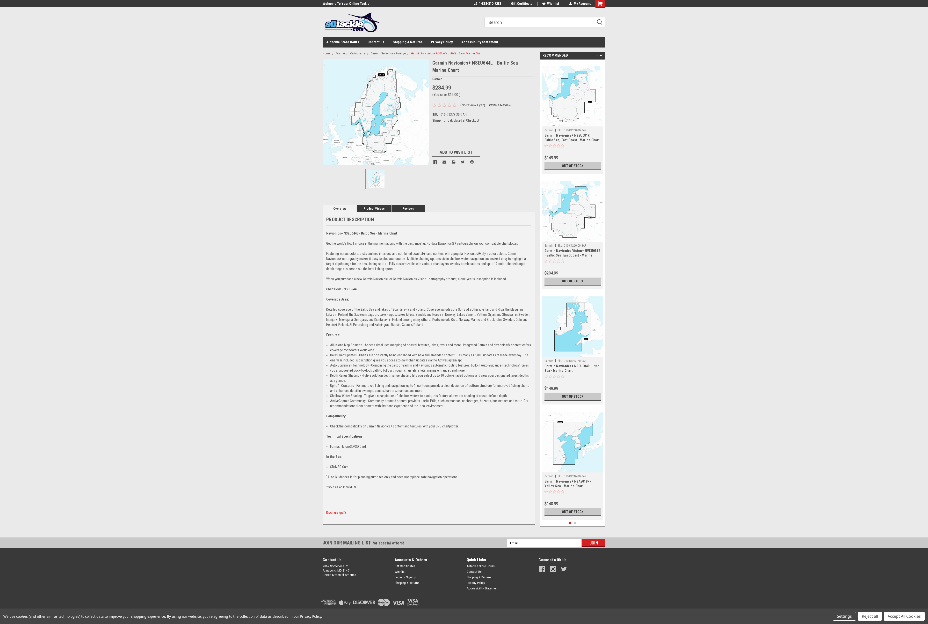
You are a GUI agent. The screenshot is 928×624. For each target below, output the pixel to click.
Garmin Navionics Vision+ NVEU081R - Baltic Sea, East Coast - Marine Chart (572, 255)
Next (601, 56)
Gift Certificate (521, 4)
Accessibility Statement (479, 42)
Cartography (357, 53)
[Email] (444, 162)
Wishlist (553, 4)
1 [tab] (570, 523)
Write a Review (500, 105)
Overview (339, 208)
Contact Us (376, 42)
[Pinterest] (472, 162)
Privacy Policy (442, 42)
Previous (597, 56)
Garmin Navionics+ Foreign (388, 53)
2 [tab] (575, 523)
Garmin (548, 130)
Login (398, 577)
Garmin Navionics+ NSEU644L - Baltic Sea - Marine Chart (446, 53)
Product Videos (374, 208)
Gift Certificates (405, 566)
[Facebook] (435, 162)
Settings (844, 616)
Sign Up (411, 577)
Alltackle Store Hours (342, 42)
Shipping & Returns (407, 42)
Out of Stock (572, 166)
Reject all (870, 616)
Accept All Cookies (904, 616)
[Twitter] (463, 162)
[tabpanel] (572, 118)
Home (327, 53)
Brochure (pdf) (336, 512)
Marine (340, 53)
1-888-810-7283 (490, 4)
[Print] (454, 162)
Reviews (408, 208)
